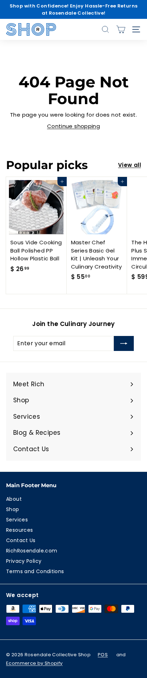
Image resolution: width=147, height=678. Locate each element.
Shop (12, 509)
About (14, 499)
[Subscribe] (124, 343)
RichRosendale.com (31, 550)
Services (17, 519)
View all (129, 165)
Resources (19, 530)
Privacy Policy (23, 561)
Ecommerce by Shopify (34, 663)
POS (103, 654)
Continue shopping (73, 126)
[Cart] (120, 29)
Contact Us (21, 540)
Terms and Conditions (35, 571)
